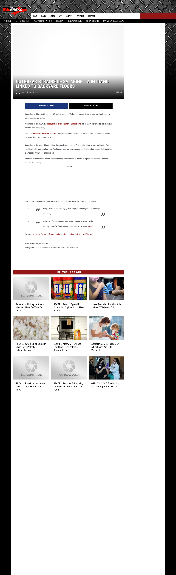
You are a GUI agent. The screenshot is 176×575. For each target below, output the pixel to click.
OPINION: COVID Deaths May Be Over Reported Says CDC (105, 385)
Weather (80, 16)
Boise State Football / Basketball (69, 21)
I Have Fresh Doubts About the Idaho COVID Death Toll (106, 306)
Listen (52, 16)
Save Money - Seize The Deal (113, 21)
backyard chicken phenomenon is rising (64, 124)
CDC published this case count (42, 133)
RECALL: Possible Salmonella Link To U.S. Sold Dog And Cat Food (30, 386)
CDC (91, 226)
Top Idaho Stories (92, 21)
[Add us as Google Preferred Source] (119, 16)
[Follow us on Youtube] (137, 16)
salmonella (43, 244)
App (60, 16)
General (38, 248)
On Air (43, 16)
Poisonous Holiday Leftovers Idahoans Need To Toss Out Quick (30, 307)
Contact (91, 16)
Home (35, 16)
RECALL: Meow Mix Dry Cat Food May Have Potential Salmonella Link (67, 347)
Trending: (7, 21)
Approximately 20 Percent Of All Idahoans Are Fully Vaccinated (105, 347)
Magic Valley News (58, 248)
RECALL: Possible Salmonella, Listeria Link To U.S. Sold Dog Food (68, 386)
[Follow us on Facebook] (125, 16)
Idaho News (46, 248)
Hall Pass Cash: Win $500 (42, 21)
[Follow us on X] (131, 16)
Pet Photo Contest (22, 21)
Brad (22, 92)
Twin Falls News (72, 248)
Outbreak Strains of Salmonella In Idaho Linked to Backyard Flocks (62, 234)
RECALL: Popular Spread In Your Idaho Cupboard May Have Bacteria (69, 307)
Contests (69, 16)
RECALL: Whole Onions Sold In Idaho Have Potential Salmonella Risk (31, 347)
